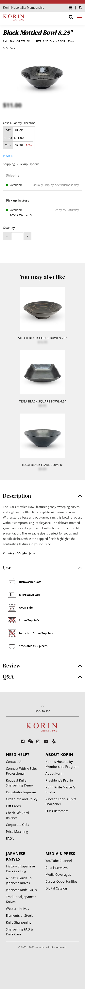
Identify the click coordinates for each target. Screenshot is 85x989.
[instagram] (38, 741)
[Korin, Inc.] (14, 17)
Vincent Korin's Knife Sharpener (60, 801)
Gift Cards (13, 806)
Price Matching (17, 831)
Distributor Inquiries (21, 792)
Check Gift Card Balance (17, 815)
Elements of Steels (19, 915)
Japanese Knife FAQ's (21, 890)
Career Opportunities (61, 881)
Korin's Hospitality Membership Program (61, 764)
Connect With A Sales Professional (21, 771)
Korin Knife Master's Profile (60, 789)
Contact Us (14, 761)
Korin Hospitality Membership (23, 7)
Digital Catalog (56, 888)
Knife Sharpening (18, 922)
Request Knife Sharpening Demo (19, 782)
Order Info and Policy (21, 799)
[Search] (71, 18)
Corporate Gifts (17, 825)
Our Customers (56, 811)
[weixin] (30, 741)
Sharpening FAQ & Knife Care (19, 931)
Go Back (10, 48)
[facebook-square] (22, 741)
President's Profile (59, 780)
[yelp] (54, 741)
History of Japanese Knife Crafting (20, 868)
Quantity (9, 228)
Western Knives (17, 908)
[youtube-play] (46, 741)
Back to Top (42, 711)
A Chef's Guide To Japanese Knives (19, 880)
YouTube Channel (58, 861)
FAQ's (10, 838)
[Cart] (70, 7)
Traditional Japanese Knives (21, 899)
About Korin (54, 773)
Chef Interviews (56, 867)
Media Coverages (58, 874)
